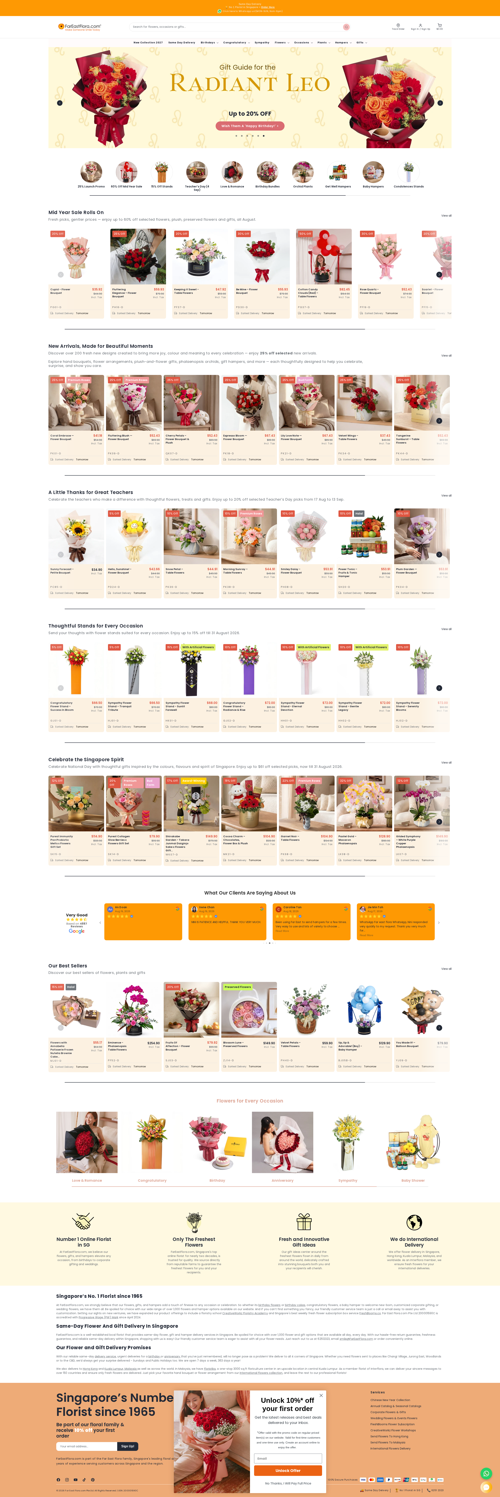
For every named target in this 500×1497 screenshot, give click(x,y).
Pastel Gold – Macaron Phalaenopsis (347, 840)
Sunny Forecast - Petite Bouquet (62, 571)
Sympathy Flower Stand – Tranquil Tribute (120, 706)
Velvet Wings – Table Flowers (348, 437)
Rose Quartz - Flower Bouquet (370, 291)
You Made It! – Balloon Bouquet (407, 1054)
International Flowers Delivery (391, 1458)
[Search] (346, 27)
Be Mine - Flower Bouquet (247, 291)
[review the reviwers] (346, 910)
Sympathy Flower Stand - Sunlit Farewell (177, 706)
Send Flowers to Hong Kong (389, 1446)
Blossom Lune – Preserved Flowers (235, 1054)
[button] (209, 42)
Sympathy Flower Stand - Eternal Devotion (292, 706)
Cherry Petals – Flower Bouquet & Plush (177, 439)
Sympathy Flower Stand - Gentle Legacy (350, 706)
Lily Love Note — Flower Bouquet (291, 437)
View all (446, 216)
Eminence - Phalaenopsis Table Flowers (117, 1056)
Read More (366, 931)
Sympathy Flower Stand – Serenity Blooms (408, 706)
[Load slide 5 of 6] (258, 136)
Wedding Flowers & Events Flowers (394, 1428)
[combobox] (240, 27)
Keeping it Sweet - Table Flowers (186, 291)
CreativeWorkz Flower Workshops (393, 1440)
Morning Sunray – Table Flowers (235, 571)
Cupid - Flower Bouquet (60, 291)
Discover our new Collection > (199, 126)
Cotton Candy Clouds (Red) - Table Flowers (308, 293)
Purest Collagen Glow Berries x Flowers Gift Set (119, 840)
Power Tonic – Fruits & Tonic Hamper (347, 572)
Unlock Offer (288, 1470)
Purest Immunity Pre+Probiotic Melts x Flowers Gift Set (61, 842)
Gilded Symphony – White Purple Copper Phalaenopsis (408, 842)
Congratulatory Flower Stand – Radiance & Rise (234, 706)
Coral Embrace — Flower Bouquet (62, 437)
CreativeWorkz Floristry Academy (245, 1323)
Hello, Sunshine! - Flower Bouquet (119, 571)
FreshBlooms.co (370, 1323)
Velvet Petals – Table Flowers (291, 1054)
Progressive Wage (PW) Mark (98, 1327)
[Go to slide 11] (272, 953)
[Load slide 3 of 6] (247, 136)
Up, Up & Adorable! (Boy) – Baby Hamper (350, 1056)
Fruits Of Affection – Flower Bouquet (178, 1056)
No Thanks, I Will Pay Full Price (288, 1483)
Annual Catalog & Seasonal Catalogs (396, 1416)
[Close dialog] (321, 1395)
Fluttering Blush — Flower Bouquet (120, 437)
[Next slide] (440, 103)
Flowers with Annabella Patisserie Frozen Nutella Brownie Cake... (61, 1060)
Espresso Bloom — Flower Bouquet (235, 437)
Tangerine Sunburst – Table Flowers (407, 439)
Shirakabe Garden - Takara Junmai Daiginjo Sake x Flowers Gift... (177, 843)
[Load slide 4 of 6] (252, 136)
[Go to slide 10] (269, 953)
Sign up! (127, 1456)
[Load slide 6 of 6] (263, 136)
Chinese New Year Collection (390, 1410)
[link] (91, 174)
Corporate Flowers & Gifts (388, 1422)
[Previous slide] (59, 103)
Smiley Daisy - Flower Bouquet (291, 571)
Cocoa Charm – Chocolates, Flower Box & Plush (235, 840)
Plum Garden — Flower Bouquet (406, 571)
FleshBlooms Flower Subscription (393, 1434)
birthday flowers (269, 1315)
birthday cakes (295, 1315)
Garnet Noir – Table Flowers (290, 838)
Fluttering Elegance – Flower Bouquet (124, 293)
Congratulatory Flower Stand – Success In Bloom (62, 706)
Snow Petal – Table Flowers (175, 571)
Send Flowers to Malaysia (388, 1452)
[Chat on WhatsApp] (486, 1473)
